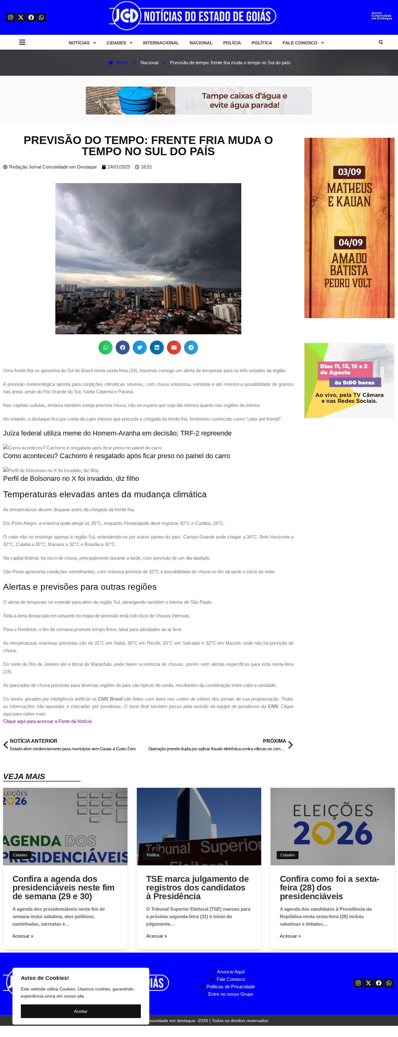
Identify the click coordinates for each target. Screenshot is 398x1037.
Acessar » (22, 936)
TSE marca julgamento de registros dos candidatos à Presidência (197, 887)
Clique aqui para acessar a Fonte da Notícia (47, 721)
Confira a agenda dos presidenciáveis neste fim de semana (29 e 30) (63, 887)
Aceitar (81, 1011)
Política (153, 855)
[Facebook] (31, 17)
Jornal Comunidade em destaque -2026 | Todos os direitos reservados (199, 1020)
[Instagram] (10, 17)
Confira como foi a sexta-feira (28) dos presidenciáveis (329, 887)
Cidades (20, 855)
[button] (22, 42)
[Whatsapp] (41, 17)
